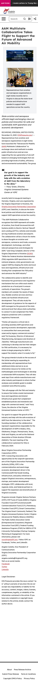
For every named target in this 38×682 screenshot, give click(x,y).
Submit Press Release (10, 674)
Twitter (4, 567)
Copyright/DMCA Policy (12, 678)
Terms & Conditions (28, 674)
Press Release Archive (22, 670)
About (9, 670)
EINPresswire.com (25, 135)
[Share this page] (35, 19)
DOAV (29, 254)
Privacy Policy (29, 678)
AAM (4, 146)
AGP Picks (5, 3)
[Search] (24, 18)
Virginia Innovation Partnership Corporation (19, 207)
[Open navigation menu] (4, 19)
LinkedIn (5, 570)
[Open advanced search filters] (29, 18)
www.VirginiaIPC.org (10, 540)
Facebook (6, 564)
